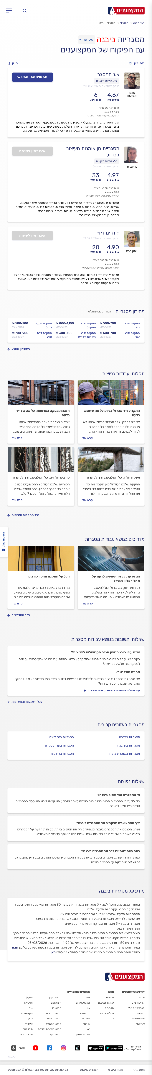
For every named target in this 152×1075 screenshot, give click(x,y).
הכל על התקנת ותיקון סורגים (49, 576)
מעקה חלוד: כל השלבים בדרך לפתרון (113, 477)
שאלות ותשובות (106, 1002)
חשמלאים (56, 1002)
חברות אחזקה (82, 1034)
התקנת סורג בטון (132, 325)
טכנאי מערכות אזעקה (49, 1029)
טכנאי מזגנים (54, 1018)
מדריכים (109, 1008)
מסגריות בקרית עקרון (59, 745)
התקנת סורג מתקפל (88, 325)
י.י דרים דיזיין (107, 233)
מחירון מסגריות (130, 311)
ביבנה (106, 39)
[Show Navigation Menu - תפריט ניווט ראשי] (10, 11)
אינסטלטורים (83, 1002)
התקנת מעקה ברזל (43, 325)
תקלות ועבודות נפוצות (123, 374)
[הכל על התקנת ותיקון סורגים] (41, 560)
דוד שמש (85, 1013)
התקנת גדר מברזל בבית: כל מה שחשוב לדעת (112, 413)
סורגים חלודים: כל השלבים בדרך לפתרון (41, 477)
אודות (142, 997)
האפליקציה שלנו (136, 1008)
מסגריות (124, 23)
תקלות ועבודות (106, 1013)
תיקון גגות (28, 1029)
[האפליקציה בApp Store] (95, 1048)
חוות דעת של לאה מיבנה (105, 260)
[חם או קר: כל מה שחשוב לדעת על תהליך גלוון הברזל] (111, 560)
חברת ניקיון (55, 997)
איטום (87, 997)
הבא (15, 947)
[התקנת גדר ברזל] (111, 394)
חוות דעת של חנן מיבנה (106, 188)
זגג (88, 1029)
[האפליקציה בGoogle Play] (114, 1048)
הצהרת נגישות (89, 1069)
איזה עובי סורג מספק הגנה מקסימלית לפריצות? (105, 652)
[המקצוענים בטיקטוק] (77, 1047)
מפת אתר (139, 1069)
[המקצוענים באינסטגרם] (64, 1047)
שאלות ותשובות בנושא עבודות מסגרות (108, 639)
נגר (31, 1008)
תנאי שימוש (115, 1069)
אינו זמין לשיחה (32, 151)
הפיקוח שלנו (138, 1002)
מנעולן (29, 997)
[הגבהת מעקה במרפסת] (41, 394)
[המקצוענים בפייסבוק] (50, 1047)
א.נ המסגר (108, 74)
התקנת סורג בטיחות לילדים (87, 335)
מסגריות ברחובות (62, 754)
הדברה (86, 1018)
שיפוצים (29, 1024)
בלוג (111, 1018)
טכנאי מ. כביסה (52, 1013)
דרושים (141, 1013)
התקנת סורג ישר (132, 335)
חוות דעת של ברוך (109, 107)
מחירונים (109, 997)
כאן (53, 952)
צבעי (30, 1018)
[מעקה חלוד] (111, 461)
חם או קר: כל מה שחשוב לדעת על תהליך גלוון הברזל (116, 578)
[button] (14, 63)
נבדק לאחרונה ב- (101, 86)
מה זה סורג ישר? (128, 672)
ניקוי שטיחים (26, 1013)
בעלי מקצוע (139, 23)
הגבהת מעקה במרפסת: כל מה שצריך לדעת (43, 413)
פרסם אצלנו (138, 1018)
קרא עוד (87, 438)
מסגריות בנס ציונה (61, 737)
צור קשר (140, 1024)
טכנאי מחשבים (53, 1024)
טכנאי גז (56, 1008)
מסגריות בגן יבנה (128, 745)
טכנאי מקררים (53, 1034)
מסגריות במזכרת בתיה (124, 754)
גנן (88, 1008)
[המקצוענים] (126, 11)
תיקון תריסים (26, 1034)
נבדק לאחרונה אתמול (106, 166)
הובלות (86, 1024)
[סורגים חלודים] (41, 461)
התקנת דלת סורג (44, 335)
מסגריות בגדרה (129, 737)
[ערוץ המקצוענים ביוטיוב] (36, 1047)
